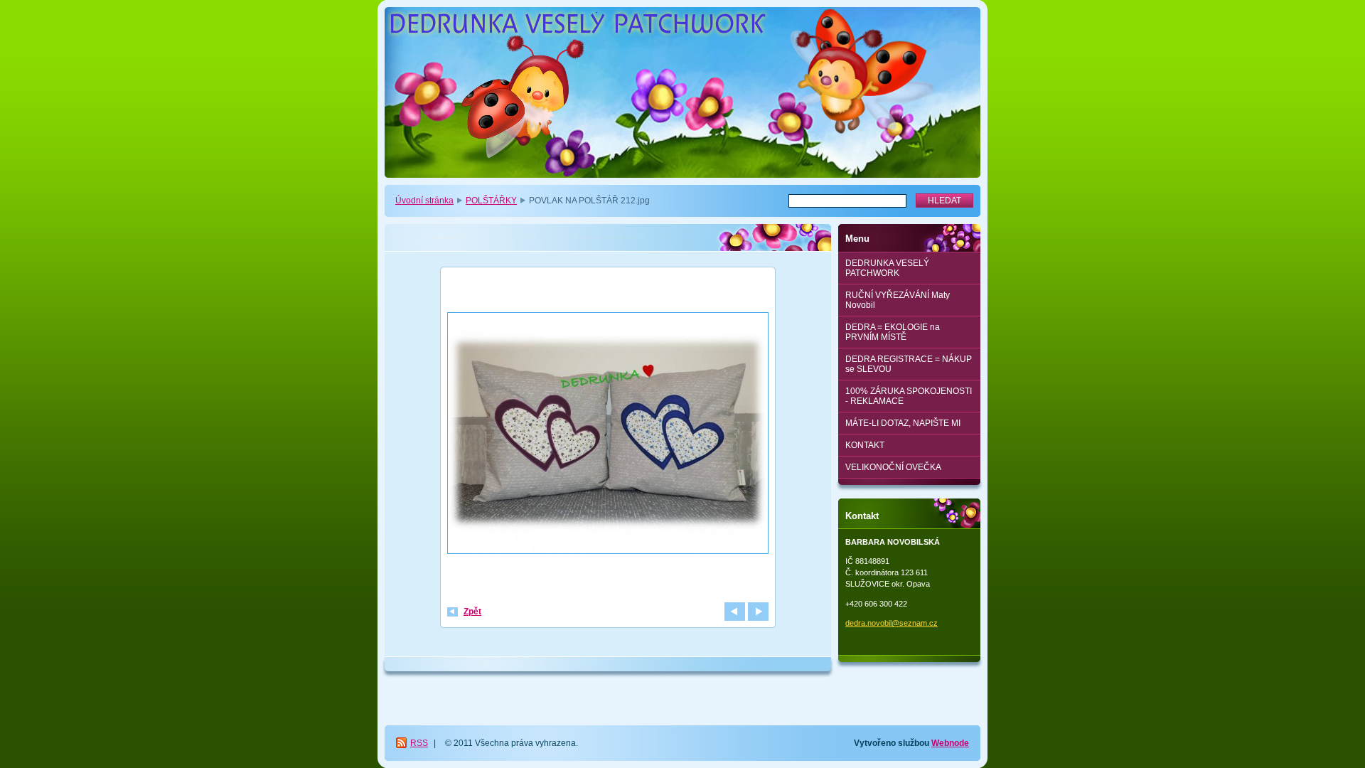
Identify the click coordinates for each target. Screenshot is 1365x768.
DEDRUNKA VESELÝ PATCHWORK (887, 268)
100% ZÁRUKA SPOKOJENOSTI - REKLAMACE (908, 396)
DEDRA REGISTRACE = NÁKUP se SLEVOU (908, 364)
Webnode (950, 743)
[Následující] (758, 611)
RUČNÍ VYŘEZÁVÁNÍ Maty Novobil (897, 300)
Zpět (472, 612)
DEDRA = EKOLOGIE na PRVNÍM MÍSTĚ (892, 332)
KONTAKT (864, 445)
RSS (419, 743)
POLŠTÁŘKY (491, 201)
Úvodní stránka (424, 201)
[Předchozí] (734, 611)
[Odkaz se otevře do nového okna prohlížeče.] (608, 435)
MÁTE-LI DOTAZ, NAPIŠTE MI (902, 423)
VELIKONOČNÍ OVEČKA (893, 467)
